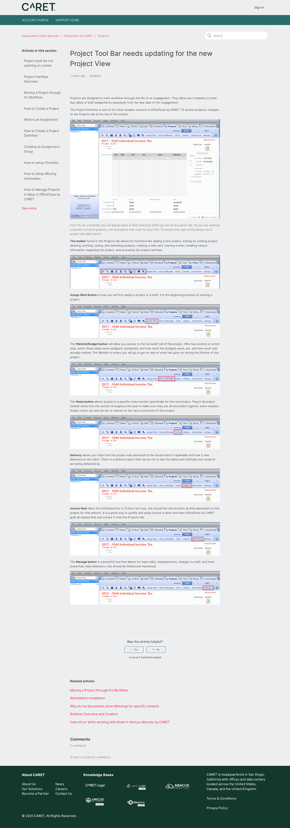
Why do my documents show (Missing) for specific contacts (114, 706)
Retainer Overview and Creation (94, 714)
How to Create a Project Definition (41, 133)
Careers (61, 789)
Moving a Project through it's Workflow (42, 95)
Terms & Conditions (221, 798)
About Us (29, 784)
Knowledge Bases (98, 775)
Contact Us (63, 794)
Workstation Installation (87, 698)
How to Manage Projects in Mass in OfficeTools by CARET (42, 194)
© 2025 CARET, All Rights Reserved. (49, 816)
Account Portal (35, 20)
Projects (103, 36)
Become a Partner (35, 794)
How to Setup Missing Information (40, 176)
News (59, 784)
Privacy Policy (217, 808)
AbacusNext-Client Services (40, 36)
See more (29, 208)
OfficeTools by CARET (78, 36)
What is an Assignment (41, 120)
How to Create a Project (41, 108)
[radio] (134, 649)
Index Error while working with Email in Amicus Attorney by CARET (120, 722)
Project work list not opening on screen (38, 63)
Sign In (259, 7)
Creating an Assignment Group (41, 149)
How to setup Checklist (41, 163)
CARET (39, 775)
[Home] (38, 10)
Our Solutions (32, 789)
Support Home (67, 20)
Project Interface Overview (36, 79)
